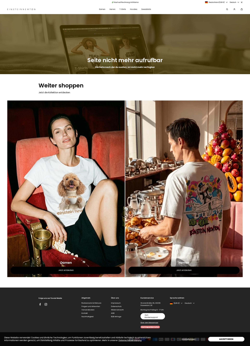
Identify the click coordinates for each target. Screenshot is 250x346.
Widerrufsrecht (117, 310)
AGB (112, 313)
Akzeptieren (226, 339)
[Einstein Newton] (21, 9)
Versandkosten (88, 310)
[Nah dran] (242, 2)
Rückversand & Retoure (91, 303)
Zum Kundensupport (151, 316)
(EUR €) (177, 303)
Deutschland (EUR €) (217, 2)
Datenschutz (116, 306)
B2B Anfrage (116, 316)
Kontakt (85, 313)
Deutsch (233, 2)
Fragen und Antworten (91, 306)
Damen (66, 262)
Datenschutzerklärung (130, 340)
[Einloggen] (234, 9)
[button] (242, 9)
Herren (184, 262)
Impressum (116, 303)
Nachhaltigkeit (87, 316)
